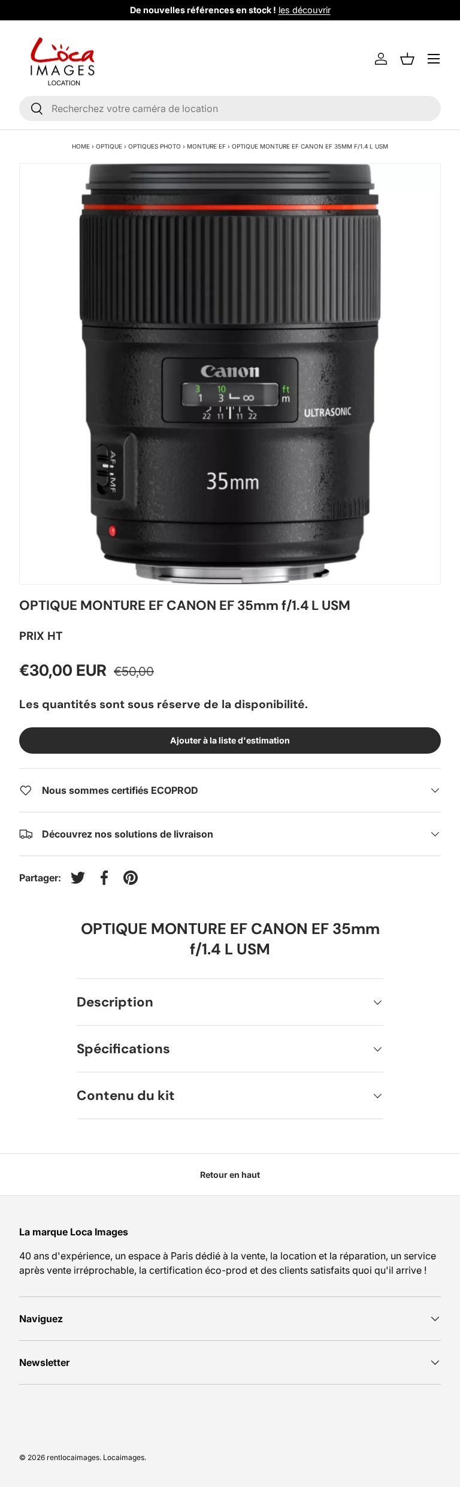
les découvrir (305, 10)
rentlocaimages (73, 1457)
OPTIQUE (109, 146)
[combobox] (230, 108)
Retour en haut (230, 1174)
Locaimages (123, 1457)
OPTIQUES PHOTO (154, 146)
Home (81, 146)
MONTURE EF (206, 146)
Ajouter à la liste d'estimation (230, 740)
